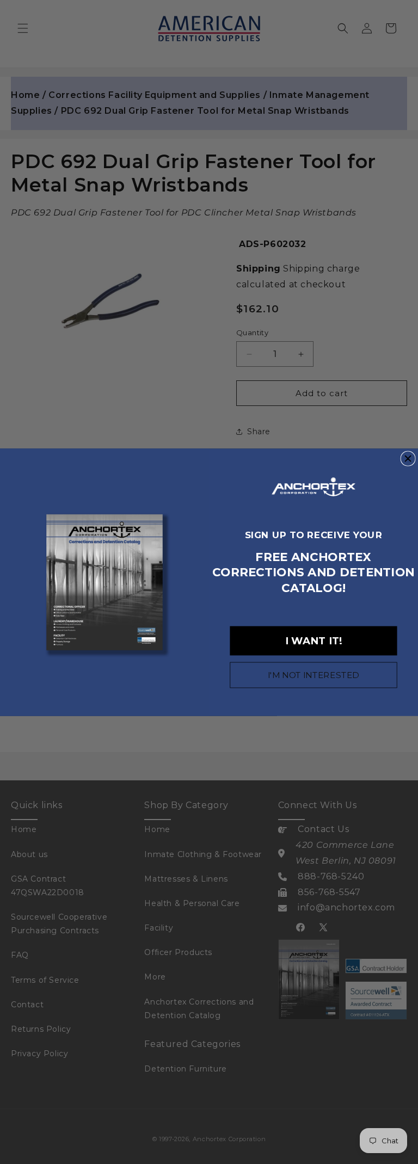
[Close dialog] (408, 458)
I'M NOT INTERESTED (314, 675)
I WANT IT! (313, 640)
